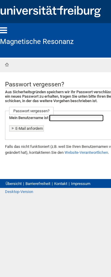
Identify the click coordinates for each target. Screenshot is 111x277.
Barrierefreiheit (37, 183)
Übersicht (14, 183)
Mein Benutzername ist (28, 118)
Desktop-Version (19, 191)
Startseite (7, 65)
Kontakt (60, 183)
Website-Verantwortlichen (86, 152)
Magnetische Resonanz (37, 41)
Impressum (80, 183)
